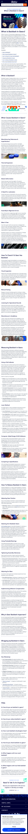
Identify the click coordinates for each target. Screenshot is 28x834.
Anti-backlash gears (5, 526)
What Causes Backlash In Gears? (9, 54)
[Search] (25, 4)
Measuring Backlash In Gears (8, 58)
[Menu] (2, 2)
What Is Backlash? (6, 52)
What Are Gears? (6, 681)
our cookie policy (16, 823)
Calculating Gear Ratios (8, 684)
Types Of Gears (6, 687)
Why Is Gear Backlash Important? (9, 61)
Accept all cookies (14, 829)
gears (17, 42)
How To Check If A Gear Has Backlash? (10, 56)
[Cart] (26, 2)
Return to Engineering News (14, 9)
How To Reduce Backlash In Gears (9, 59)
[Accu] (14, 2)
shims (17, 505)
